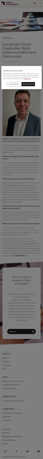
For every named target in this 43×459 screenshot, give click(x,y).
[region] (21, 77)
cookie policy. (27, 78)
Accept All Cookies (28, 84)
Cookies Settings (14, 84)
